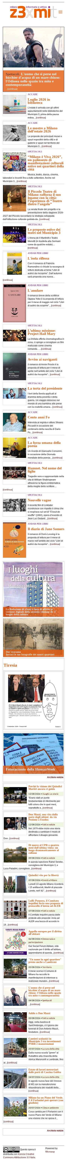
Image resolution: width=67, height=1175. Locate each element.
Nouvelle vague (39, 500)
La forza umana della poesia (44, 444)
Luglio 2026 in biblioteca (39, 101)
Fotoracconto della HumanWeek (30, 769)
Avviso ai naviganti (42, 359)
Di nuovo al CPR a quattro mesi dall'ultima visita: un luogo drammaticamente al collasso (43, 849)
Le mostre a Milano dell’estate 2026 (43, 129)
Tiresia (10, 665)
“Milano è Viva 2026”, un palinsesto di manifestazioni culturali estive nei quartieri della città (46, 163)
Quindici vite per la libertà (43, 875)
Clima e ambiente (50, 1107)
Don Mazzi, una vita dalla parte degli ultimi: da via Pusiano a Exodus (43, 817)
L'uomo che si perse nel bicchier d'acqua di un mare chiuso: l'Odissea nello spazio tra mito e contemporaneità (33, 79)
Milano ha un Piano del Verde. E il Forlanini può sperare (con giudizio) (45, 1100)
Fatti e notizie (48, 824)
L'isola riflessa (38, 258)
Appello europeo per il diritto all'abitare (45, 932)
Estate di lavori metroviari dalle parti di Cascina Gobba (44, 1071)
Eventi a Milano (49, 880)
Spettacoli (47, 1000)
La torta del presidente (45, 388)
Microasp (50, 1151)
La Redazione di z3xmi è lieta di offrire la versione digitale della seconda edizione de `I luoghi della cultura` (30, 612)
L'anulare (35, 290)
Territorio (47, 967)
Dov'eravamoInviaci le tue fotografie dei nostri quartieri (30, 653)
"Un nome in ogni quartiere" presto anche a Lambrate (44, 960)
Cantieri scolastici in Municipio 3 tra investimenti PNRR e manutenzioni (44, 1041)
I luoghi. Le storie (50, 794)
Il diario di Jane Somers (46, 529)
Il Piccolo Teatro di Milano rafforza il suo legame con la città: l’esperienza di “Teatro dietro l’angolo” (45, 198)
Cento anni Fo (39, 417)
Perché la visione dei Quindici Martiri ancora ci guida (45, 787)
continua (12, 89)
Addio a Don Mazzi (39, 1013)
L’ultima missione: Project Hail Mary (42, 332)
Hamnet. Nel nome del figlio (45, 469)
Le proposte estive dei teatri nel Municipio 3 (44, 231)
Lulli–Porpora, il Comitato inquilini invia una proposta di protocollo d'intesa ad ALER (45, 903)
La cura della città (50, 1049)
